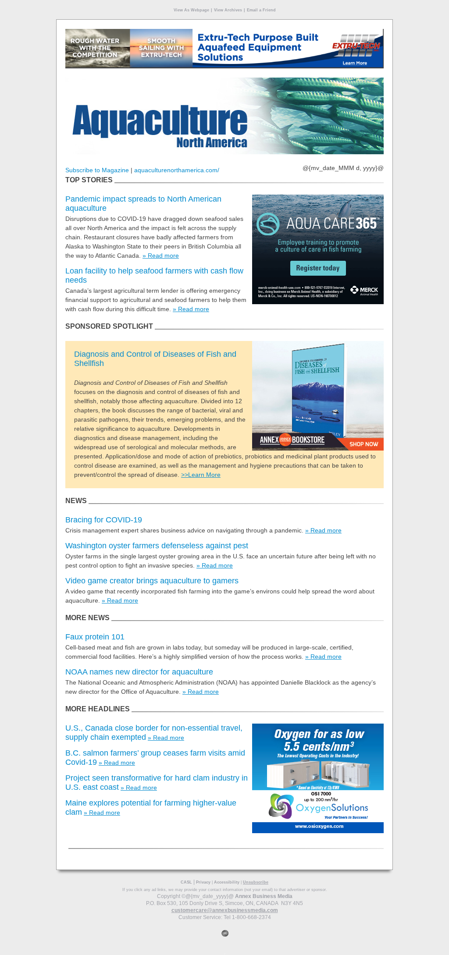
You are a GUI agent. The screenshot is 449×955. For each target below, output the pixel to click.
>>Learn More (201, 474)
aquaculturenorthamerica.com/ (176, 170)
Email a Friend (261, 10)
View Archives (228, 10)
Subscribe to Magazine (97, 170)
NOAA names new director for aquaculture (139, 671)
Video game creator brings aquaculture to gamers (152, 580)
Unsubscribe (255, 882)
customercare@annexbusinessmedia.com (224, 910)
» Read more (161, 255)
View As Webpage (191, 10)
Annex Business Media (263, 896)
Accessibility (226, 882)
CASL (186, 882)
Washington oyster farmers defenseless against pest (156, 545)
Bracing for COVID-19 (103, 519)
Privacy (203, 882)
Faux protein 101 (95, 636)
